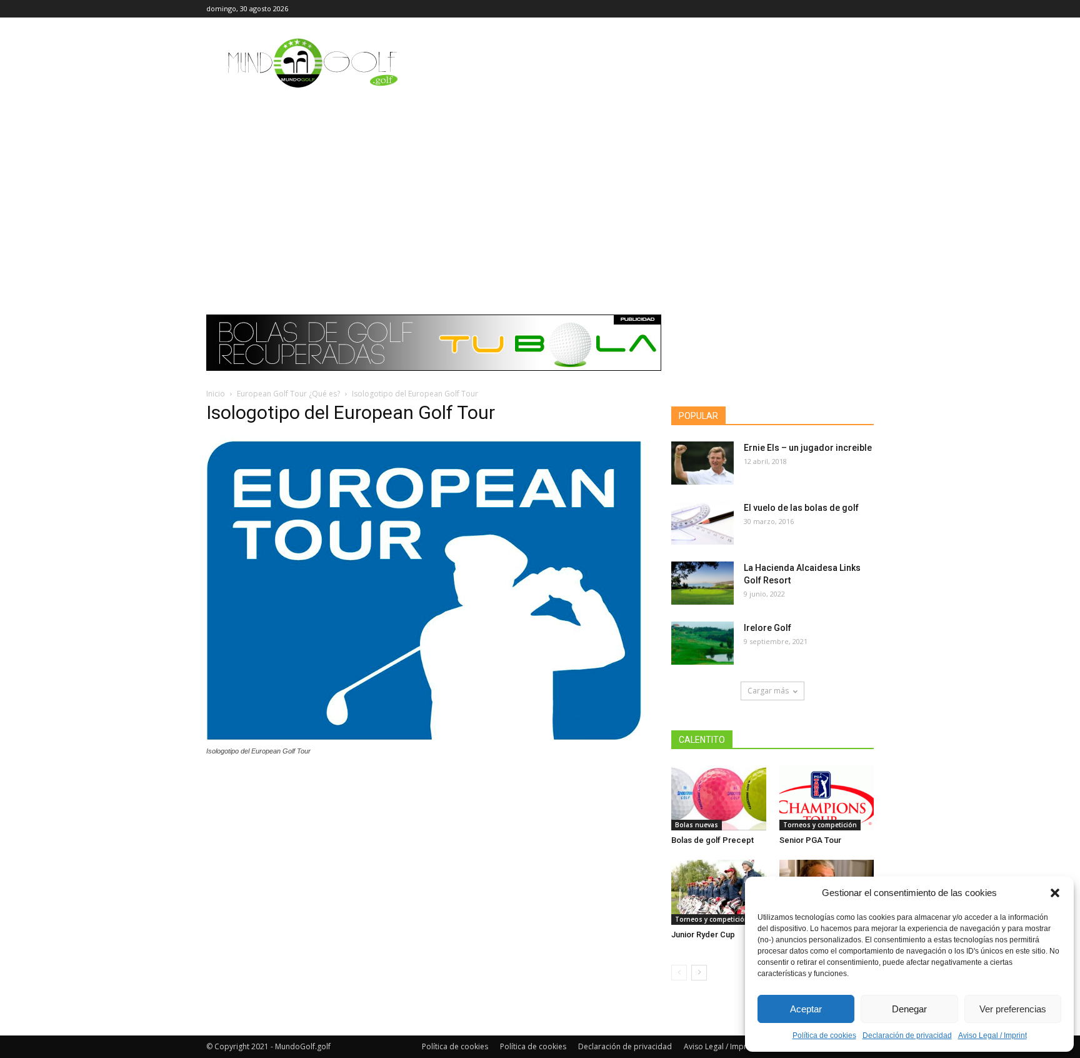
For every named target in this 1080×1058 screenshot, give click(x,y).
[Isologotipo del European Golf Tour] (423, 739)
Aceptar (806, 1009)
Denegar (909, 1009)
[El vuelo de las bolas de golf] (702, 523)
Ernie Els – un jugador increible (808, 448)
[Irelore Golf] (702, 643)
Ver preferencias (1012, 1009)
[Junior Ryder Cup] (718, 892)
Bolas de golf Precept (712, 840)
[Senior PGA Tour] (826, 797)
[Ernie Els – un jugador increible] (702, 463)
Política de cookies (824, 1035)
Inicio (215, 393)
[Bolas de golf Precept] (718, 797)
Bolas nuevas (696, 824)
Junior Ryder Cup (703, 934)
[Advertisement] (540, 190)
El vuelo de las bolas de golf (801, 508)
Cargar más (768, 690)
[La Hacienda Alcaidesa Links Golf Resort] (702, 583)
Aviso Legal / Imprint (992, 1035)
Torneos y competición (820, 824)
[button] (1055, 893)
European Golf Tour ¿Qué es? (288, 393)
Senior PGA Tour (810, 840)
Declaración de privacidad (907, 1035)
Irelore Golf (767, 628)
